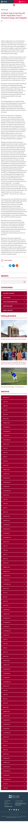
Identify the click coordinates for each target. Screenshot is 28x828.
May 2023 (5, 554)
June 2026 (5, 405)
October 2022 (6, 579)
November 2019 (6, 724)
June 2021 (5, 643)
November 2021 (6, 622)
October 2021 (6, 626)
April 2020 (5, 703)
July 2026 (5, 401)
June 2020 (5, 694)
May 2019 (5, 745)
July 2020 (5, 690)
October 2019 (6, 728)
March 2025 (6, 465)
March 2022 (6, 605)
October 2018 (6, 775)
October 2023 (6, 533)
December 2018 (6, 766)
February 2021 (6, 660)
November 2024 (6, 482)
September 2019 (7, 732)
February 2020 (6, 711)
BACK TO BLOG (8, 260)
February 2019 (6, 758)
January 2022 (6, 613)
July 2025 (5, 448)
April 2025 (5, 461)
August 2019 (6, 737)
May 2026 (5, 410)
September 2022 (7, 584)
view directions (8, 806)
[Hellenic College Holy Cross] (14, 5)
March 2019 (6, 754)
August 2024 (6, 495)
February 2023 (6, 567)
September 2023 (7, 537)
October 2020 (6, 677)
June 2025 (5, 452)
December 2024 (6, 478)
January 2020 (6, 715)
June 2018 (5, 787)
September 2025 (7, 439)
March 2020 (6, 707)
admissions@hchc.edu (20, 803)
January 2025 (6, 473)
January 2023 (6, 571)
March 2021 (6, 656)
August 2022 (6, 588)
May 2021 (5, 647)
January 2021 (6, 664)
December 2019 (6, 720)
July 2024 (5, 499)
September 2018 (7, 779)
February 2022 (6, 609)
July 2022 (5, 592)
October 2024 (6, 486)
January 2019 (6, 762)
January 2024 (6, 520)
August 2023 (6, 541)
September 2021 (7, 630)
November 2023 (6, 528)
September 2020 (7, 681)
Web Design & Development (11, 817)
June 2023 (5, 550)
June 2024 (5, 503)
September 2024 (7, 490)
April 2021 (5, 652)
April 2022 (5, 601)
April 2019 (5, 749)
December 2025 (6, 427)
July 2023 (5, 545)
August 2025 (6, 444)
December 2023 (6, 524)
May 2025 (5, 456)
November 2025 (6, 431)
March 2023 (6, 562)
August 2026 (6, 397)
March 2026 (6, 418)
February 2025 (6, 469)
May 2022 (5, 596)
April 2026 (5, 414)
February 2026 (6, 422)
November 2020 (6, 673)
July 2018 (5, 783)
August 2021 (6, 635)
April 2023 (5, 558)
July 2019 (5, 741)
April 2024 (5, 512)
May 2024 (5, 507)
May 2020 (5, 698)
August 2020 (6, 686)
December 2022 (6, 575)
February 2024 (6, 516)
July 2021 (5, 639)
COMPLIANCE (18, 805)
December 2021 (6, 618)
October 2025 (6, 435)
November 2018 (6, 771)
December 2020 (6, 669)
